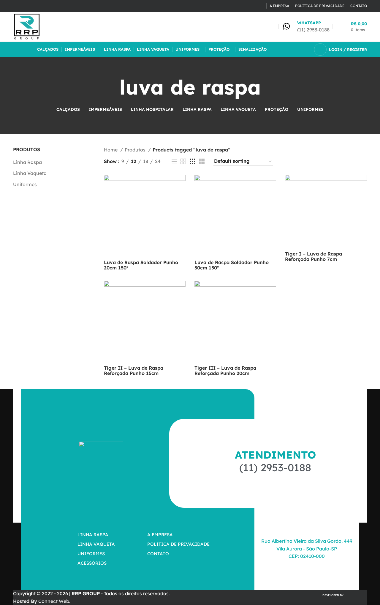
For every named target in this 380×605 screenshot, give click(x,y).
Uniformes (25, 184)
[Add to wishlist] (181, 211)
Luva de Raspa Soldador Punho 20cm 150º (141, 265)
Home (111, 150)
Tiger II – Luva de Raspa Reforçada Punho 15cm (133, 370)
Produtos (136, 150)
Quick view (181, 198)
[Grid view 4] (202, 161)
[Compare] (181, 184)
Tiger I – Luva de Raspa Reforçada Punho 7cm (313, 256)
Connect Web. (41, 601)
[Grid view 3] (192, 161)
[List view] (174, 161)
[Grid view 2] (183, 161)
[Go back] (111, 87)
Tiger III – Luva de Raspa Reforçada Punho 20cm (225, 370)
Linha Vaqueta (30, 173)
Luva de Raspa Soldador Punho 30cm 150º (231, 265)
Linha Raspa (27, 162)
